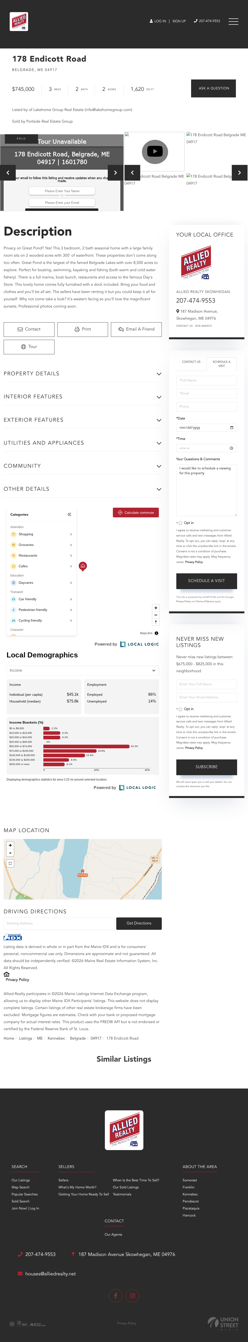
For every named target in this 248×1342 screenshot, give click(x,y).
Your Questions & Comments (198, 459)
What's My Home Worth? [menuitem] (77, 1187)
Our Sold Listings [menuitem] (126, 1187)
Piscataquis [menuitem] (191, 1208)
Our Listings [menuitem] (21, 1180)
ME (40, 1039)
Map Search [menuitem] (21, 1187)
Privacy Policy (17, 980)
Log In (160, 21)
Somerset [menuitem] (190, 1180)
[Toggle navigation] (233, 21)
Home (9, 1039)
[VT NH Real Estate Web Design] (223, 1323)
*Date (180, 418)
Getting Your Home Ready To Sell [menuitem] (83, 1194)
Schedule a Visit (222, 364)
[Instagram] (132, 1296)
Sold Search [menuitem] (21, 1201)
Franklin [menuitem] (188, 1187)
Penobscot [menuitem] (191, 1201)
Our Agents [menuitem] (113, 1235)
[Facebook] (115, 1296)
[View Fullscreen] (10, 863)
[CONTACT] (213, 88)
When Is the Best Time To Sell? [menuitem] (136, 1180)
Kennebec (56, 1039)
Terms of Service (205, 601)
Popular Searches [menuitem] (25, 1194)
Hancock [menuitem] (189, 1215)
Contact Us (184, 326)
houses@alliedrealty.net (50, 1274)
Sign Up (179, 21)
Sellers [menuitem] (63, 1180)
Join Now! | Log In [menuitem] (25, 1208)
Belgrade (78, 1039)
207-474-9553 (209, 21)
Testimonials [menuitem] (122, 1194)
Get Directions (139, 923)
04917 (96, 1039)
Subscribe (207, 767)
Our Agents (203, 326)
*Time (180, 439)
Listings (25, 1039)
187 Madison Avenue (126, 1254)
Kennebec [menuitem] (190, 1194)
